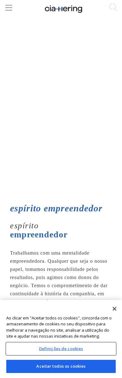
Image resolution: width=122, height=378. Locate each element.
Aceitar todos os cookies (60, 366)
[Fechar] (114, 309)
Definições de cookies (61, 348)
